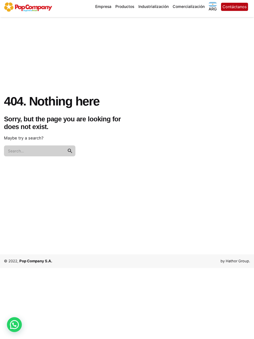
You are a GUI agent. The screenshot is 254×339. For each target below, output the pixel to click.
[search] (69, 150)
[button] (14, 324)
